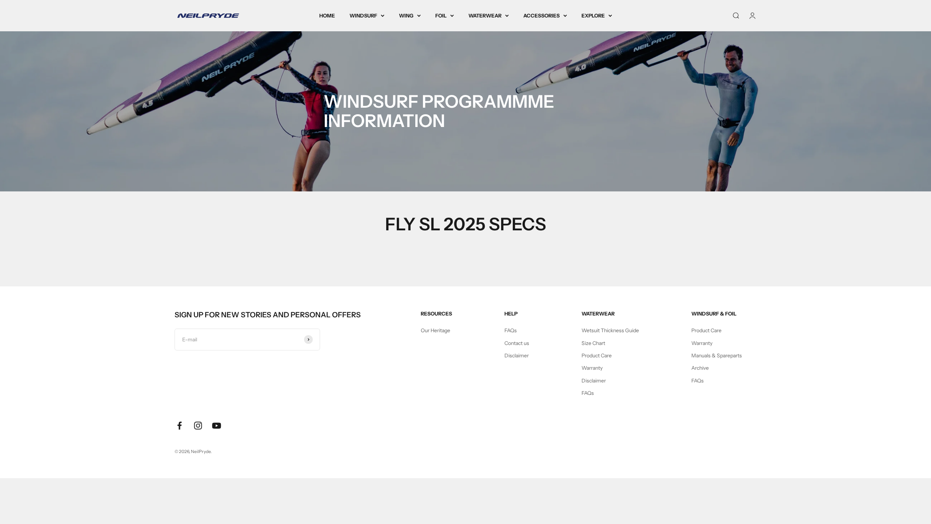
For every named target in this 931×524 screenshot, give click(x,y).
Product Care (597, 355)
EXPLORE (593, 15)
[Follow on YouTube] (216, 425)
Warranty (592, 368)
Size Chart (593, 343)
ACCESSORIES (541, 15)
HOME (327, 15)
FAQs (510, 330)
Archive (700, 368)
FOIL (441, 15)
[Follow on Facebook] (179, 425)
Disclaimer (516, 355)
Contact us (516, 343)
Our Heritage (435, 330)
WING (406, 15)
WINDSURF (363, 15)
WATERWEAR (485, 15)
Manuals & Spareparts (716, 355)
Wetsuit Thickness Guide (610, 330)
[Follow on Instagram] (198, 425)
